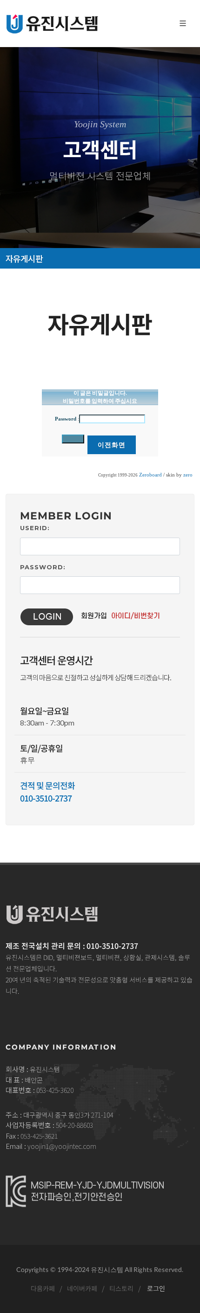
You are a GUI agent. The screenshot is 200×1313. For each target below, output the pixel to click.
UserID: (35, 528)
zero (188, 474)
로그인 (156, 1288)
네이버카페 (82, 1288)
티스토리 (121, 1288)
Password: (43, 567)
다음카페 (42, 1288)
